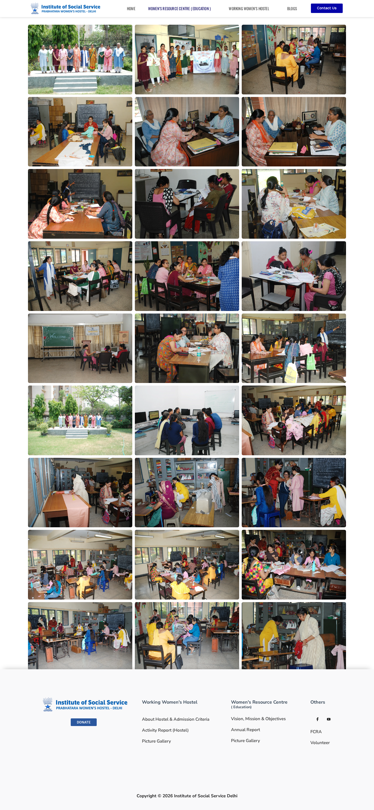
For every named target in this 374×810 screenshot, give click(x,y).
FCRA (316, 732)
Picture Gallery (156, 741)
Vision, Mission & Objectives (258, 719)
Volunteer (320, 743)
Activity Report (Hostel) (165, 730)
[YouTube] (329, 719)
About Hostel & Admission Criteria (175, 719)
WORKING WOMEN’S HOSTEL (249, 8)
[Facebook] (317, 719)
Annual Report (245, 730)
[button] (182, 9)
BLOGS (292, 8)
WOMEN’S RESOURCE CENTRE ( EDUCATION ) (179, 8)
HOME (131, 8)
